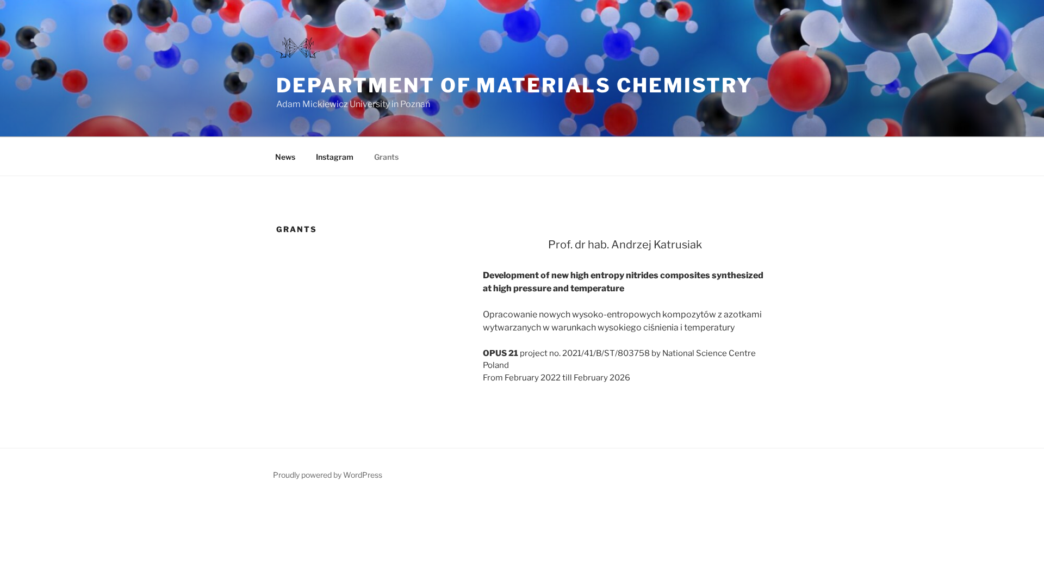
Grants (386, 156)
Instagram (334, 156)
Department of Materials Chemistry (514, 85)
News (285, 156)
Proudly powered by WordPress (327, 474)
